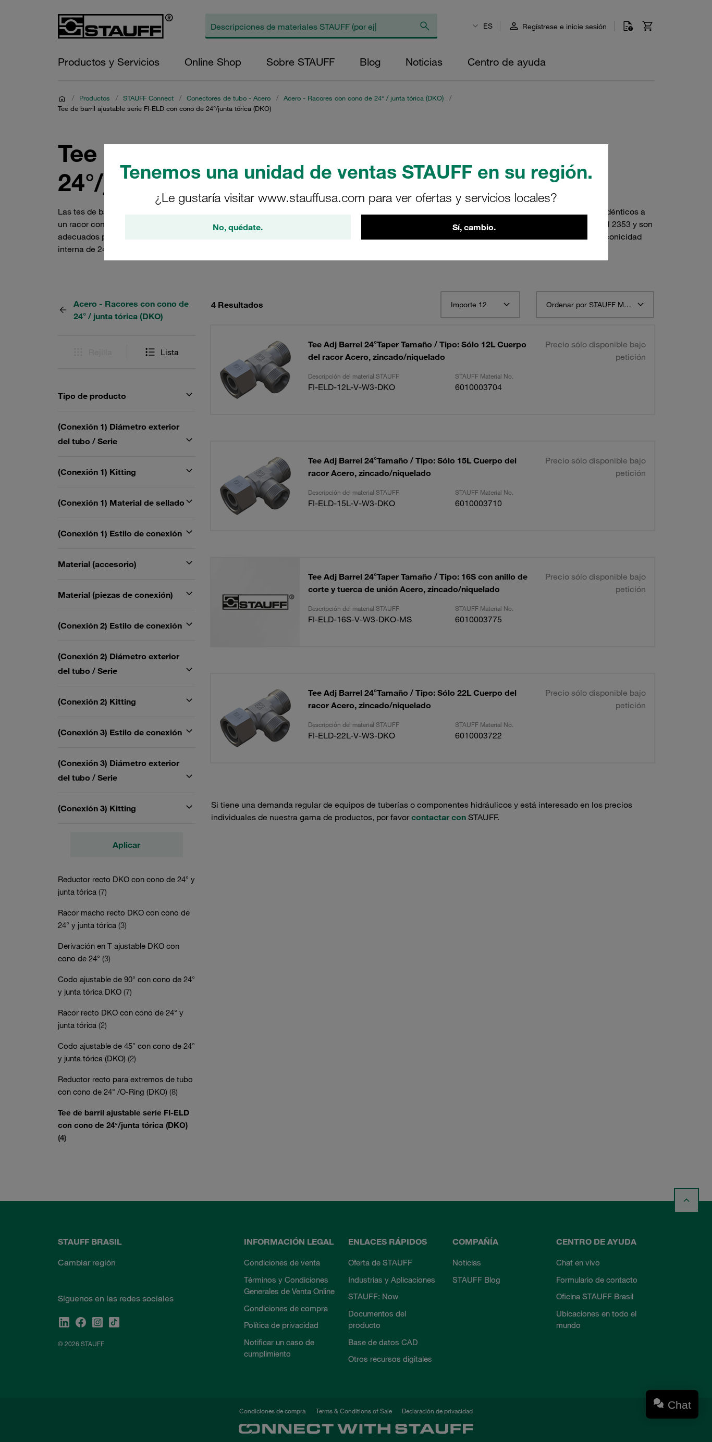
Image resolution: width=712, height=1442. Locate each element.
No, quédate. (238, 227)
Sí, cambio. (474, 227)
